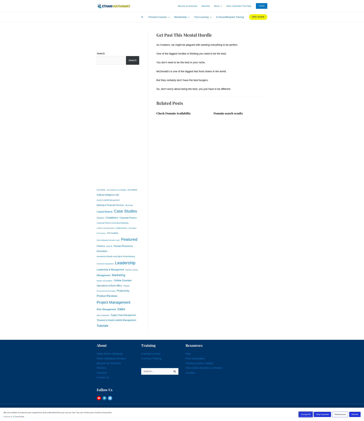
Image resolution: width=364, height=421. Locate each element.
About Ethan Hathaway (110, 353)
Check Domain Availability (173, 113)
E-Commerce (101, 233)
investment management (105, 264)
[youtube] (99, 398)
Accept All (305, 414)
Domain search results (228, 113)
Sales (121, 309)
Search (101, 53)
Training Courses (151, 353)
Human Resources (123, 246)
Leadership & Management (110, 269)
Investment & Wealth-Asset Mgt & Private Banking (116, 256)
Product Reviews (107, 295)
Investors (102, 372)
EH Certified (112, 233)
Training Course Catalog (199, 363)
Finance (101, 246)
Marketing (118, 275)
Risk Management (106, 309)
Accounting (101, 190)
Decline (354, 414)
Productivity (123, 290)
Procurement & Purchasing (106, 291)
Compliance (112, 217)
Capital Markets (104, 211)
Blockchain (129, 205)
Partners (101, 367)
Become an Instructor (109, 363)
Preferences (340, 414)
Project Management (113, 302)
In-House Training (151, 358)
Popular (126, 286)
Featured (129, 239)
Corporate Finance (128, 218)
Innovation (102, 251)
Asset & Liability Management (108, 200)
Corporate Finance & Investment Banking (112, 223)
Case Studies (125, 211)
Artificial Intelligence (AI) (108, 195)
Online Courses (123, 280)
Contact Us (103, 377)
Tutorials (102, 325)
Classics (100, 218)
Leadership (125, 262)
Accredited (132, 190)
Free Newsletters (195, 358)
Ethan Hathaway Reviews (111, 358)
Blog (188, 353)
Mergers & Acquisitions (104, 281)
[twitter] (110, 398)
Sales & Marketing (103, 315)
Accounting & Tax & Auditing (116, 190)
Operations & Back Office (109, 285)
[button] (220, 6)
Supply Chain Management (123, 315)
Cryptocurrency (121, 228)
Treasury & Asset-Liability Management (116, 320)
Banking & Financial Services (110, 205)
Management (103, 275)
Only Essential (322, 414)
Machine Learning (131, 270)
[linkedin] (104, 398)
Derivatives (132, 228)
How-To (109, 246)
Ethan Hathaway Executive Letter (108, 240)
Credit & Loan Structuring (105, 228)
